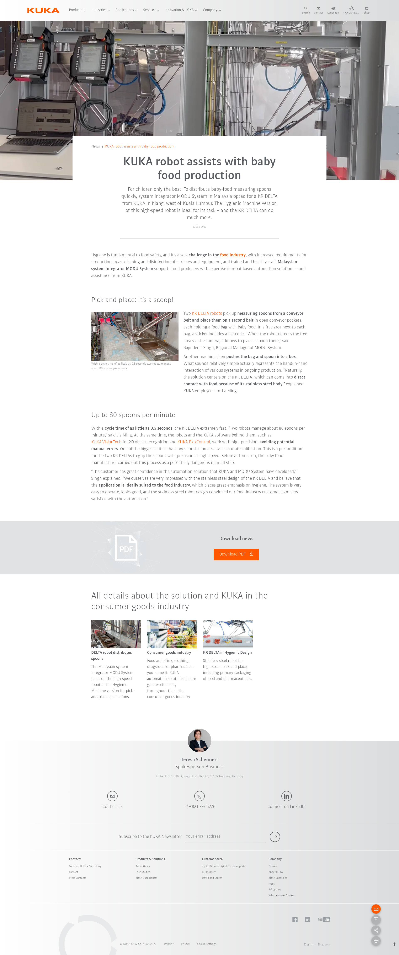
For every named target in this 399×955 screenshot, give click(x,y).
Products (75, 10)
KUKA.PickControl (193, 442)
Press (271, 883)
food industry (233, 255)
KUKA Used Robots (146, 878)
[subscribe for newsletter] (275, 837)
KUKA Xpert (209, 872)
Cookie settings (206, 944)
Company (210, 10)
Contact (73, 872)
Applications (125, 10)
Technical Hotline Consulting (85, 866)
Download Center (212, 878)
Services (149, 10)
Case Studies (142, 872)
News (95, 147)
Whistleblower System (281, 895)
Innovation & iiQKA (179, 10)
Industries (98, 10)
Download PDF (233, 554)
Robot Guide (142, 866)
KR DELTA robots (207, 313)
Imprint (169, 944)
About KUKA (275, 872)
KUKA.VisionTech (106, 442)
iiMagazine (274, 889)
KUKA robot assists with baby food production (139, 147)
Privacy (185, 944)
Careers (272, 866)
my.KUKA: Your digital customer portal (224, 866)
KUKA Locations (277, 878)
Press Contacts (77, 878)
